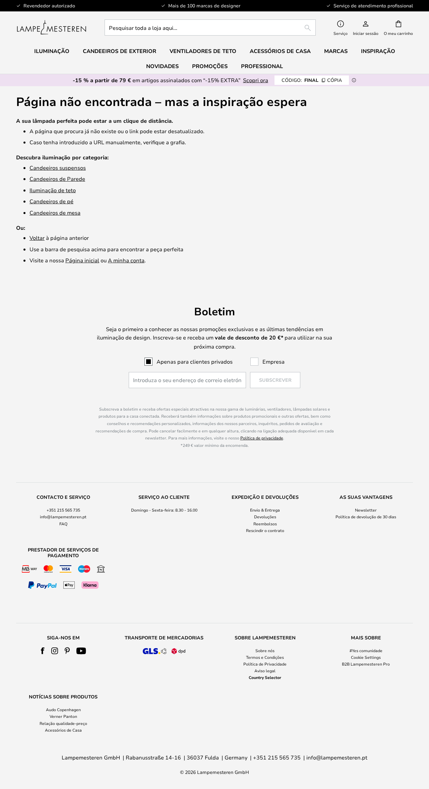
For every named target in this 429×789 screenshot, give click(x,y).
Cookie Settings (366, 657)
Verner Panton (63, 716)
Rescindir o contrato (265, 530)
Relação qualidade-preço (63, 723)
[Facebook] (43, 650)
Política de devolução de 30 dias (365, 516)
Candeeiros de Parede (57, 178)
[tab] (63, 514)
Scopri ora (255, 80)
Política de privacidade (261, 437)
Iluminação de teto (52, 190)
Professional (262, 66)
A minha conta (126, 260)
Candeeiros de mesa (54, 212)
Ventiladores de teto (203, 51)
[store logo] (51, 27)
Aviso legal (264, 670)
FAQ (63, 523)
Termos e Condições (265, 657)
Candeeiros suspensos (57, 167)
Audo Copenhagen (63, 709)
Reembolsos (265, 523)
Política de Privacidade (265, 664)
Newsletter (366, 510)
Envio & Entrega (265, 510)
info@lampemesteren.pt (63, 516)
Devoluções (265, 516)
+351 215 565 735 (63, 510)
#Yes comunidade (366, 650)
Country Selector (265, 677)
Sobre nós (264, 650)
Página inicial (82, 260)
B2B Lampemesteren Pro (366, 664)
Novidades (162, 66)
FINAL (312, 80)
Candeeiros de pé (51, 201)
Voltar (37, 237)
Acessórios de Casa (63, 730)
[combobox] (210, 27)
